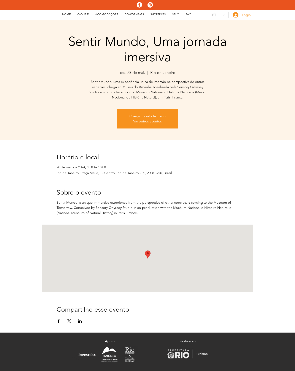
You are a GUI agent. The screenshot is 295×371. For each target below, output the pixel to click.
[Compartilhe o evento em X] (69, 321)
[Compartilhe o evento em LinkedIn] (80, 321)
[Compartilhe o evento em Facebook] (59, 321)
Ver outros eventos (147, 121)
